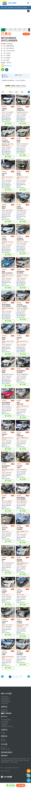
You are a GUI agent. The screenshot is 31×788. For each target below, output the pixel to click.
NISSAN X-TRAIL (19, 622)
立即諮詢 (9, 123)
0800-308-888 (6, 771)
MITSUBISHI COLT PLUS (6, 403)
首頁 (2, 7)
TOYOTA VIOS (5, 622)
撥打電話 (21, 785)
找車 (5, 7)
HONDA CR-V (4, 109)
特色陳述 (18, 85)
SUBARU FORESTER (20, 109)
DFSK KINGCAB (20, 435)
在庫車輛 (7, 85)
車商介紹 (23, 85)
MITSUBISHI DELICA (6, 466)
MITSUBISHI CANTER (21, 371)
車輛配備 (13, 85)
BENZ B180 (4, 371)
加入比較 (12, 106)
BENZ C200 (4, 338)
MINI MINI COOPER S (7, 272)
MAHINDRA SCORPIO (20, 272)
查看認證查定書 (7, 65)
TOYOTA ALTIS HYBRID (22, 305)
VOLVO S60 (4, 174)
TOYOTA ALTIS (20, 591)
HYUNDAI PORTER (20, 653)
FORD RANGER (20, 207)
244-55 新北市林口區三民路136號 (10, 767)
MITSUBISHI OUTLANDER (6, 305)
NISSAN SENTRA (19, 560)
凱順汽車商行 (9, 114)
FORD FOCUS (4, 239)
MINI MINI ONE (20, 403)
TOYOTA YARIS (20, 466)
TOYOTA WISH (5, 528)
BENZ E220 (4, 207)
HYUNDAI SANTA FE (20, 239)
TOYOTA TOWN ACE (6, 141)
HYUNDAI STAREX (20, 528)
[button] (7, 135)
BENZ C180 (18, 141)
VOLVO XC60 (4, 653)
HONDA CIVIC (4, 591)
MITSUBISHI (10, 7)
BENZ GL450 (19, 174)
